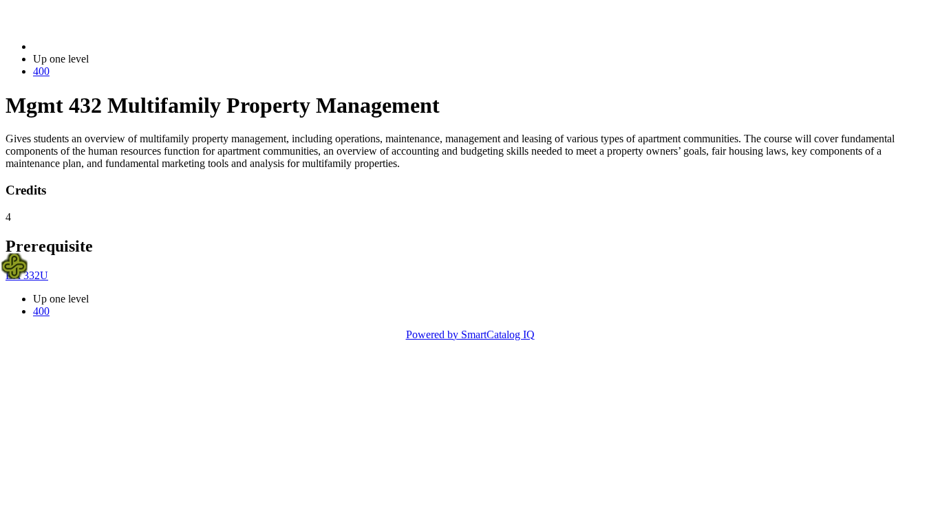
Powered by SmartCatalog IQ (470, 334)
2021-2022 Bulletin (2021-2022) (104, 46)
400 (41, 71)
